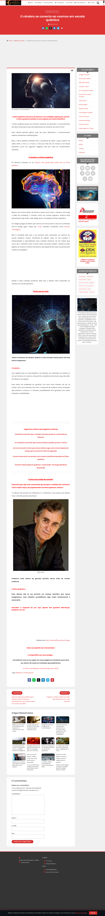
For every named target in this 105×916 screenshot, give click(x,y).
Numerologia (83, 105)
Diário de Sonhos (84, 82)
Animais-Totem (84, 87)
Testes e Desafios (83, 292)
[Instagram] (93, 168)
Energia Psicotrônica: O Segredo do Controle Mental (47, 726)
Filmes (81, 140)
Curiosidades (82, 279)
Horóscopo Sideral (85, 79)
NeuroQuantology (63, 640)
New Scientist (51, 640)
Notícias (81, 286)
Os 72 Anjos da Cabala (86, 90)
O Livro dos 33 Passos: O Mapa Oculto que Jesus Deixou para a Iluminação (33, 767)
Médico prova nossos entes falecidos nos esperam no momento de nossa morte (18, 728)
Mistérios (19, 673)
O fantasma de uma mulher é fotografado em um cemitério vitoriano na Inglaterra (18, 748)
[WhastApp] (47, 28)
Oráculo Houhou (84, 116)
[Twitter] (50, 28)
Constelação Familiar (85, 112)
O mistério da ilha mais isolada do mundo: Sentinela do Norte (47, 764)
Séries (81, 144)
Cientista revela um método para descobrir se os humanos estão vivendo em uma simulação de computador (61, 729)
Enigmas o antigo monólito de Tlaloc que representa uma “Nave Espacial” (58, 699)
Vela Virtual (82, 101)
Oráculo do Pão (84, 124)
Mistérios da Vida (52, 12)
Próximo (64, 693)
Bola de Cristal (83, 109)
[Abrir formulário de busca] (98, 3)
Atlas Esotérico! (51, 864)
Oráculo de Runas (84, 120)
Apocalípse (82, 276)
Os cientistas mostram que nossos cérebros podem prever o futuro (41, 443)
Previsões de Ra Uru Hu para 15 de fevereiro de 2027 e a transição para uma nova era (33, 748)
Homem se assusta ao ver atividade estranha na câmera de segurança (48, 748)
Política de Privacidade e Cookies (29, 860)
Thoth (39, 227)
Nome (14, 818)
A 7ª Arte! (49, 861)
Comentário (16, 794)
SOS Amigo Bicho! (51, 869)
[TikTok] (93, 173)
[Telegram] (58, 28)
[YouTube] (88, 168)
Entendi (93, 913)
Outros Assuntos (89, 286)
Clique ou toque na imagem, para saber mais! (87, 261)
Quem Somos (25, 862)
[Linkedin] (54, 28)
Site (13, 833)
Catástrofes (90, 276)
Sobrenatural (28, 673)
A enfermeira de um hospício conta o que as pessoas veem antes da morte (33, 727)
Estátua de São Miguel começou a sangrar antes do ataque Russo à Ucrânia (62, 767)
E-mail (14, 826)
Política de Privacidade (81, 913)
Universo (92, 292)
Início (10, 41)
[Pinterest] (62, 28)
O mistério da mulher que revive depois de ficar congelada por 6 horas (62, 748)
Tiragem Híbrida (84, 75)
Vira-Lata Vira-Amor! (52, 872)
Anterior (17, 693)
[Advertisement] (52, 55)
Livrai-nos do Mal (83, 282)
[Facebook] (43, 28)
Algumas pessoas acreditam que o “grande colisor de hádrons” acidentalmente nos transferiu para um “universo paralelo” (23, 700)
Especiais (82, 152)
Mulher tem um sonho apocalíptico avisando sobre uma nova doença (18, 764)
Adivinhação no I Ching (86, 128)
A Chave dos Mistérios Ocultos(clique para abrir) (41, 668)
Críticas (81, 148)
